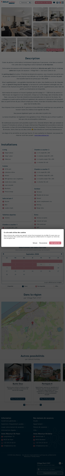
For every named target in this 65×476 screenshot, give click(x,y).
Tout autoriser (55, 243)
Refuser (35, 243)
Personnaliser (43, 243)
